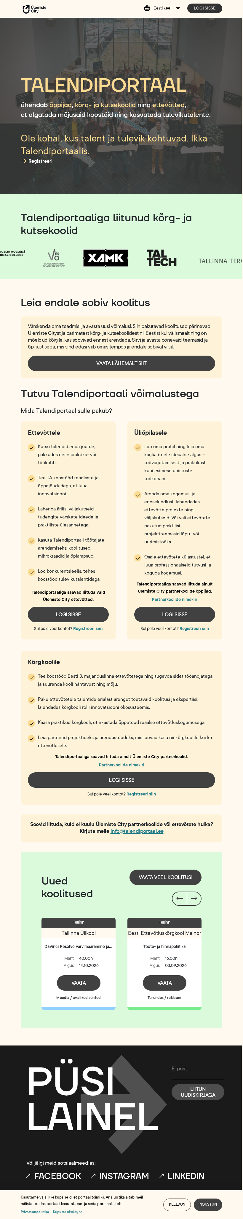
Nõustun (208, 1204)
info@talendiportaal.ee (137, 831)
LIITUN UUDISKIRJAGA (198, 1092)
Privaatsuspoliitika (35, 1212)
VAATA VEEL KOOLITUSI (165, 877)
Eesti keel (162, 8)
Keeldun (177, 1204)
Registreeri (40, 161)
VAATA (78, 982)
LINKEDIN (186, 1176)
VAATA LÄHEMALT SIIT (121, 363)
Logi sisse (205, 8)
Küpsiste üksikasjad (67, 1212)
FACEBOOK (57, 1176)
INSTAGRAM (124, 1176)
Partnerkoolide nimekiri (174, 599)
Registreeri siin (88, 628)
